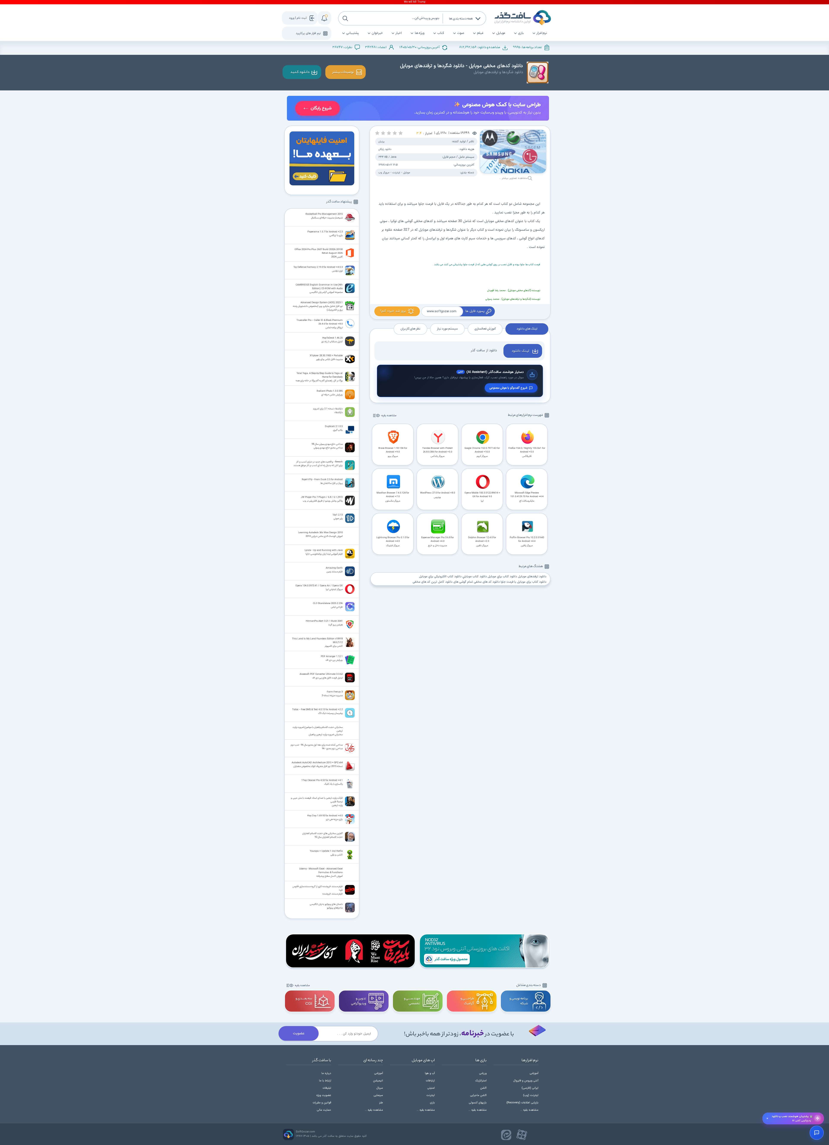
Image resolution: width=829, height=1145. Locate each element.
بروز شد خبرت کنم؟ (393, 311)
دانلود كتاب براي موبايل (502, 576)
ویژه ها (419, 33)
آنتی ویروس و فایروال (525, 1081)
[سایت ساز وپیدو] (418, 109)
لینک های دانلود (526, 328)
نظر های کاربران (410, 328)
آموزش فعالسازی (485, 328)
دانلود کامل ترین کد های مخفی (432, 582)
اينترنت (396, 173)
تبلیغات (327, 1088)
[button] (400, 133)
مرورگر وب (383, 173)
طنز (381, 1103)
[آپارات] (522, 1135)
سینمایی (378, 1095)
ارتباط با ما (325, 1081)
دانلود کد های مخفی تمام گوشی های (476, 582)
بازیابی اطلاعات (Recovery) (522, 1103)
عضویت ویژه (323, 1095)
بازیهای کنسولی (478, 1103)
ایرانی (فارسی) (530, 1088)
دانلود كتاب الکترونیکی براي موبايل (440, 576)
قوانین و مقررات (322, 1103)
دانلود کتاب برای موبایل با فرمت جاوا (523, 582)
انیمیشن (378, 1081)
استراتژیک (481, 1081)
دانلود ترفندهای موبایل (532, 576)
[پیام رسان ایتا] (506, 1135)
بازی (521, 33)
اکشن (483, 1088)
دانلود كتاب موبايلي (474, 576)
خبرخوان (377, 33)
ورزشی (483, 1073)
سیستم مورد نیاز (447, 328)
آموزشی (534, 1073)
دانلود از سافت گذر (484, 350)
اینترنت (430, 1095)
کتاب (440, 33)
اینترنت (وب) (530, 1095)
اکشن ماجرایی (478, 1095)
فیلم (480, 33)
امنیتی (431, 1088)
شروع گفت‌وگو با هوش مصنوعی (508, 388)
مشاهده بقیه (388, 415)
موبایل (500, 33)
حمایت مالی (324, 1110)
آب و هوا (430, 1073)
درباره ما (326, 1073)
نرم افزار (542, 33)
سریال (379, 1088)
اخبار (399, 33)
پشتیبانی (352, 33)
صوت (460, 33)
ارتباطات (430, 1081)
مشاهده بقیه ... (529, 1110)
